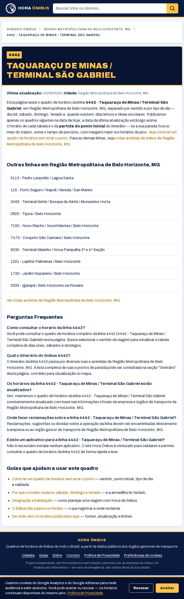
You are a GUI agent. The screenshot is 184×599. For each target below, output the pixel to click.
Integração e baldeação (32, 500)
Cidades (28, 555)
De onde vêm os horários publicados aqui (46, 516)
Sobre (57, 555)
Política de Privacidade (102, 555)
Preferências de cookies (143, 555)
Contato (73, 555)
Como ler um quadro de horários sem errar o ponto (53, 479)
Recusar (141, 588)
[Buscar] (172, 8)
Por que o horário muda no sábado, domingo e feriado (56, 493)
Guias (43, 555)
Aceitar (167, 588)
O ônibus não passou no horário (37, 508)
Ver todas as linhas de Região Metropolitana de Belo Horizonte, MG (63, 300)
